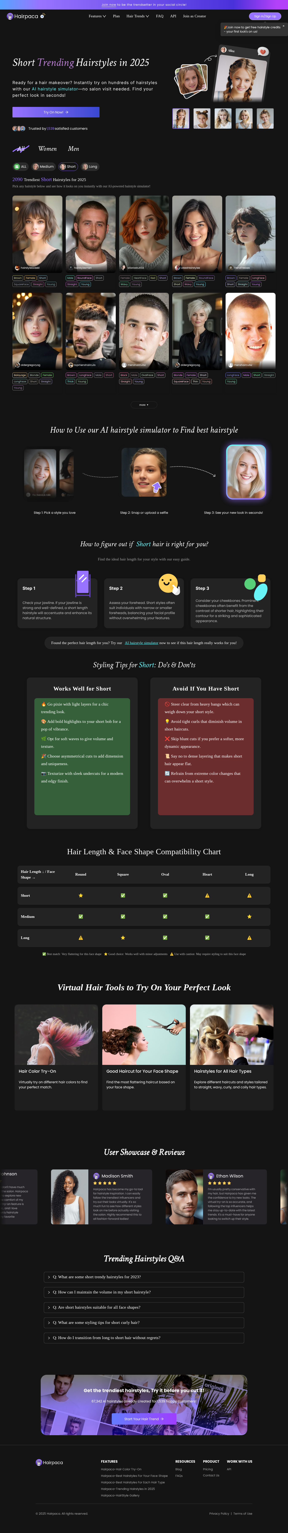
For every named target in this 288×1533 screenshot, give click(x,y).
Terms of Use (242, 1513)
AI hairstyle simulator (141, 643)
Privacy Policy (219, 1513)
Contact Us (211, 1475)
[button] (144, 1277)
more (144, 404)
